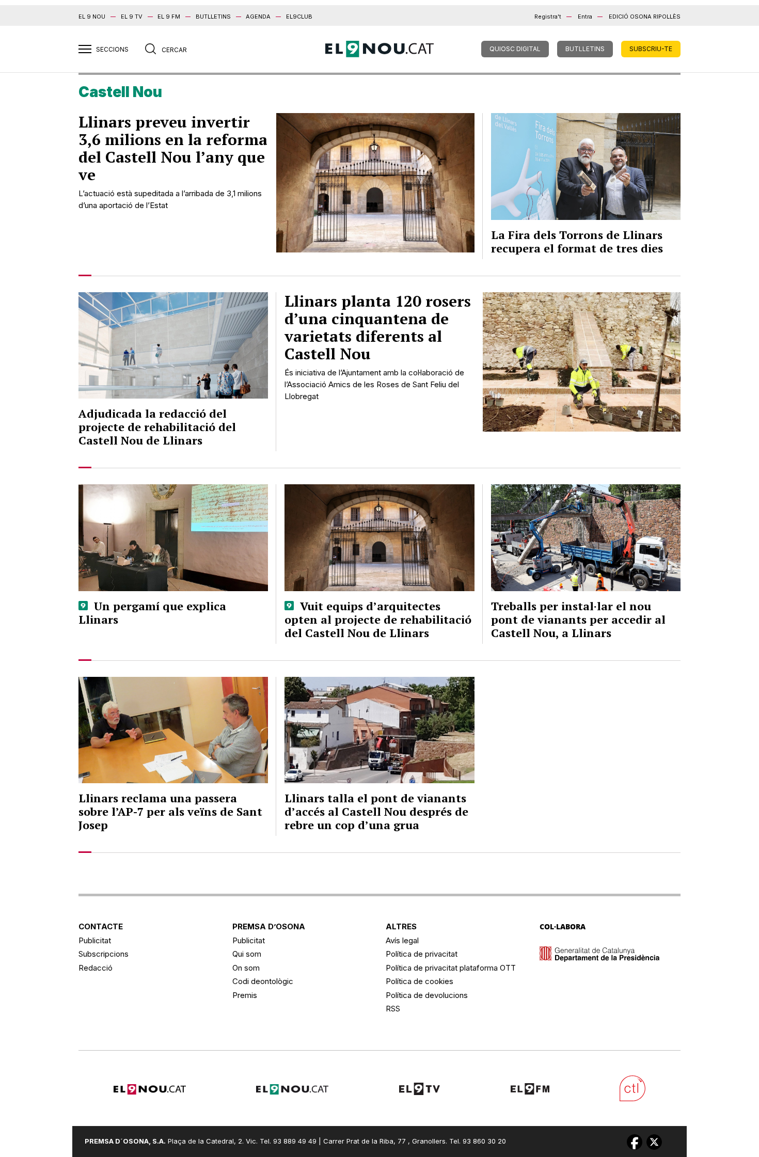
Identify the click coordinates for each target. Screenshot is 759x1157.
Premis (244, 995)
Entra (585, 16)
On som (246, 968)
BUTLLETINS (213, 16)
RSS (393, 1008)
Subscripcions (103, 954)
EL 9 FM (168, 16)
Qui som (246, 954)
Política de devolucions (427, 995)
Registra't (547, 16)
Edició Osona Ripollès (645, 16)
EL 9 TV (132, 16)
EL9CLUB (299, 16)
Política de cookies (419, 981)
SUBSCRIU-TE (650, 49)
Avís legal (402, 940)
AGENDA (258, 16)
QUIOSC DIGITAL (515, 49)
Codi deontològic (262, 981)
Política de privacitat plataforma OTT (451, 968)
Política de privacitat (421, 954)
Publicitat (94, 940)
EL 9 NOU (91, 16)
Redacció (95, 968)
